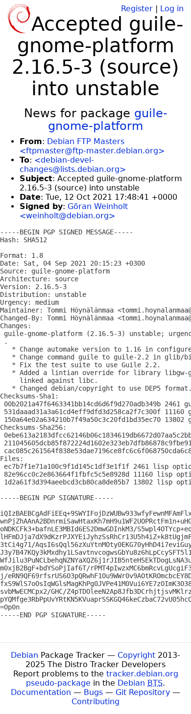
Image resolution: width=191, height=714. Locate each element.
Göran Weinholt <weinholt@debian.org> (74, 211)
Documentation (41, 692)
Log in (172, 8)
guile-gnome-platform (107, 119)
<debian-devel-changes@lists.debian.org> (73, 164)
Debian (24, 655)
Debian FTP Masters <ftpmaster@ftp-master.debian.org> (92, 146)
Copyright (136, 655)
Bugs (93, 692)
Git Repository (143, 692)
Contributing (95, 701)
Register (137, 8)
